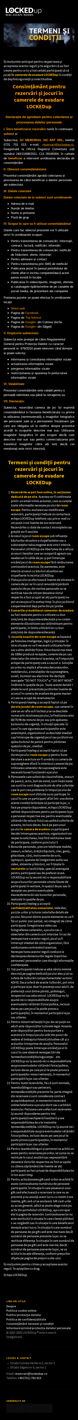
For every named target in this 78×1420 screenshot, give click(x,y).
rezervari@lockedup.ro (31, 1374)
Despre (11, 1306)
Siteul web (18, 308)
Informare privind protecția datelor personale (38, 1328)
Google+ (31, 322)
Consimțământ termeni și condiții (30, 1324)
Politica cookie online (21, 1311)
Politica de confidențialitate (26, 1319)
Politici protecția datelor (23, 1315)
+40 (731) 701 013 (29, 1378)
